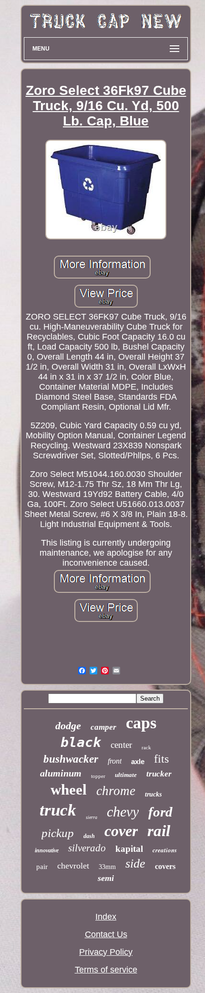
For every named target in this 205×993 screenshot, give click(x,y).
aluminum (61, 773)
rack (146, 747)
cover (121, 830)
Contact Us (106, 934)
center (121, 745)
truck (58, 810)
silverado (87, 848)
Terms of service (106, 969)
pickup (57, 833)
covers (165, 866)
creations (165, 850)
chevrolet (73, 865)
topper (98, 776)
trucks (153, 794)
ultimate (126, 774)
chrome (115, 791)
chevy (123, 811)
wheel (69, 789)
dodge (68, 726)
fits (161, 759)
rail (158, 830)
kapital (129, 849)
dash (89, 836)
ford (160, 811)
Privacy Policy (106, 952)
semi (106, 878)
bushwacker (70, 759)
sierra (91, 817)
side (135, 863)
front (115, 761)
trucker (159, 773)
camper (103, 727)
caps (141, 723)
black (81, 742)
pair (42, 866)
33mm (107, 866)
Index (105, 916)
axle (137, 761)
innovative (47, 850)
